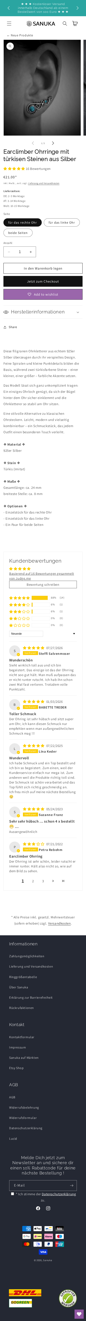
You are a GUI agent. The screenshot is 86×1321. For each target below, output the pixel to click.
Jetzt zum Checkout (43, 281)
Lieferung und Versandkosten (43, 183)
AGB (12, 1097)
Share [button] (13, 327)
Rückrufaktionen (21, 1008)
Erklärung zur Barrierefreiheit (31, 997)
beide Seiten (18, 233)
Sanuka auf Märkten (24, 1058)
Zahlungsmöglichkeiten (26, 956)
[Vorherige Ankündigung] (8, 8)
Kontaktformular (21, 1037)
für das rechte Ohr (22, 222)
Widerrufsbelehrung (24, 1107)
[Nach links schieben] (33, 143)
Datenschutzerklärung (25, 1128)
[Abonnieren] (72, 1185)
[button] (9, 24)
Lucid (13, 1138)
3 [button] (43, 881)
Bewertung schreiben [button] (43, 584)
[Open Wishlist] (79, 1314)
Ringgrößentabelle (23, 977)
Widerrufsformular (23, 1118)
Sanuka (47, 1260)
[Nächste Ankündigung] (77, 8)
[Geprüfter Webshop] (68, 1298)
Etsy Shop (16, 1068)
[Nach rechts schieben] (53, 143)
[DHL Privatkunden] (25, 1298)
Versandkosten (59, 923)
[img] (34, 648)
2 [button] (33, 881)
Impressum (17, 1047)
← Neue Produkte (20, 35)
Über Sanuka (18, 987)
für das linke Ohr (62, 222)
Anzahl (7, 243)
